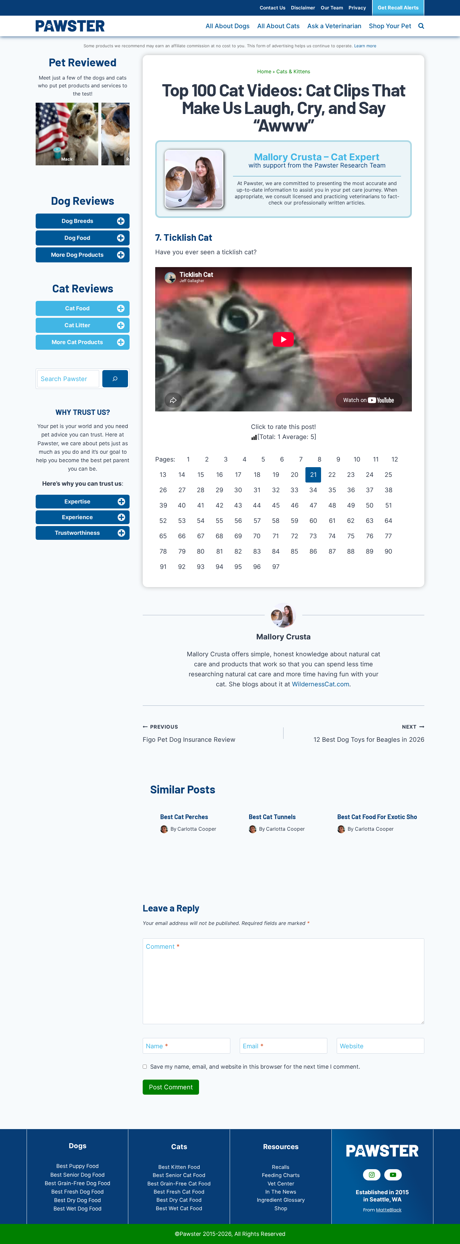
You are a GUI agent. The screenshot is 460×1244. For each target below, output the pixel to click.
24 (370, 474)
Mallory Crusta (283, 636)
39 (163, 505)
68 (219, 536)
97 (275, 566)
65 (163, 536)
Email (253, 1046)
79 (182, 551)
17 (238, 474)
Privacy (357, 8)
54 (201, 520)
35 (332, 490)
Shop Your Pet (390, 26)
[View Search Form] (421, 26)
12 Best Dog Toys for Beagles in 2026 (369, 733)
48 (332, 505)
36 (351, 490)
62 (351, 520)
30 (238, 490)
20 (295, 474)
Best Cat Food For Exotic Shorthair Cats (392, 816)
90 (388, 551)
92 (182, 566)
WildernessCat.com (320, 684)
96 (257, 566)
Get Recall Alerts (398, 7)
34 (313, 490)
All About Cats (278, 26)
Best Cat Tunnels (272, 816)
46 (295, 505)
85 (294, 551)
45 (276, 505)
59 (294, 520)
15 (200, 474)
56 (238, 520)
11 (376, 459)
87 (332, 551)
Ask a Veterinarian (334, 26)
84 (276, 551)
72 (294, 536)
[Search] (115, 379)
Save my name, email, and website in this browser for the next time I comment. (255, 1066)
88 (351, 551)
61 (332, 520)
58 (275, 520)
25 (388, 474)
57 (257, 520)
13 (163, 474)
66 (182, 536)
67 (200, 536)
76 (369, 536)
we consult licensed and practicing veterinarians (322, 196)
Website (352, 1046)
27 (182, 490)
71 (276, 536)
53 (182, 520)
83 (257, 551)
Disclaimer (303, 8)
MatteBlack (388, 1210)
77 (388, 536)
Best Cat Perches (184, 816)
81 (219, 551)
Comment (163, 946)
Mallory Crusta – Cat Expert (317, 157)
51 (388, 505)
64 (388, 520)
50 (370, 505)
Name (157, 1046)
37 (369, 490)
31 (256, 490)
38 (388, 490)
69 (238, 536)
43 (238, 505)
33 (294, 490)
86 (313, 551)
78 (163, 551)
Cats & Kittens (293, 71)
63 (370, 520)
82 (238, 551)
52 (163, 520)
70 (257, 536)
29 (219, 490)
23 (351, 474)
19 (276, 474)
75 (351, 536)
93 (201, 566)
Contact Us (272, 8)
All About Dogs (228, 26)
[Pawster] (70, 25)
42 (219, 505)
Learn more (365, 45)
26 (163, 490)
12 (394, 459)
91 (163, 566)
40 (182, 505)
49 (351, 505)
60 (313, 520)
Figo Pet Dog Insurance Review (189, 733)
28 (200, 490)
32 (276, 490)
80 (201, 551)
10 (357, 459)
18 (257, 474)
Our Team (332, 8)
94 (219, 566)
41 (200, 505)
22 (332, 474)
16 (219, 474)
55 (219, 520)
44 (257, 505)
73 (313, 536)
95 (238, 566)
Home (264, 71)
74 (332, 536)
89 (369, 551)
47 (313, 505)
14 (181, 474)
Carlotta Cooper (196, 829)
